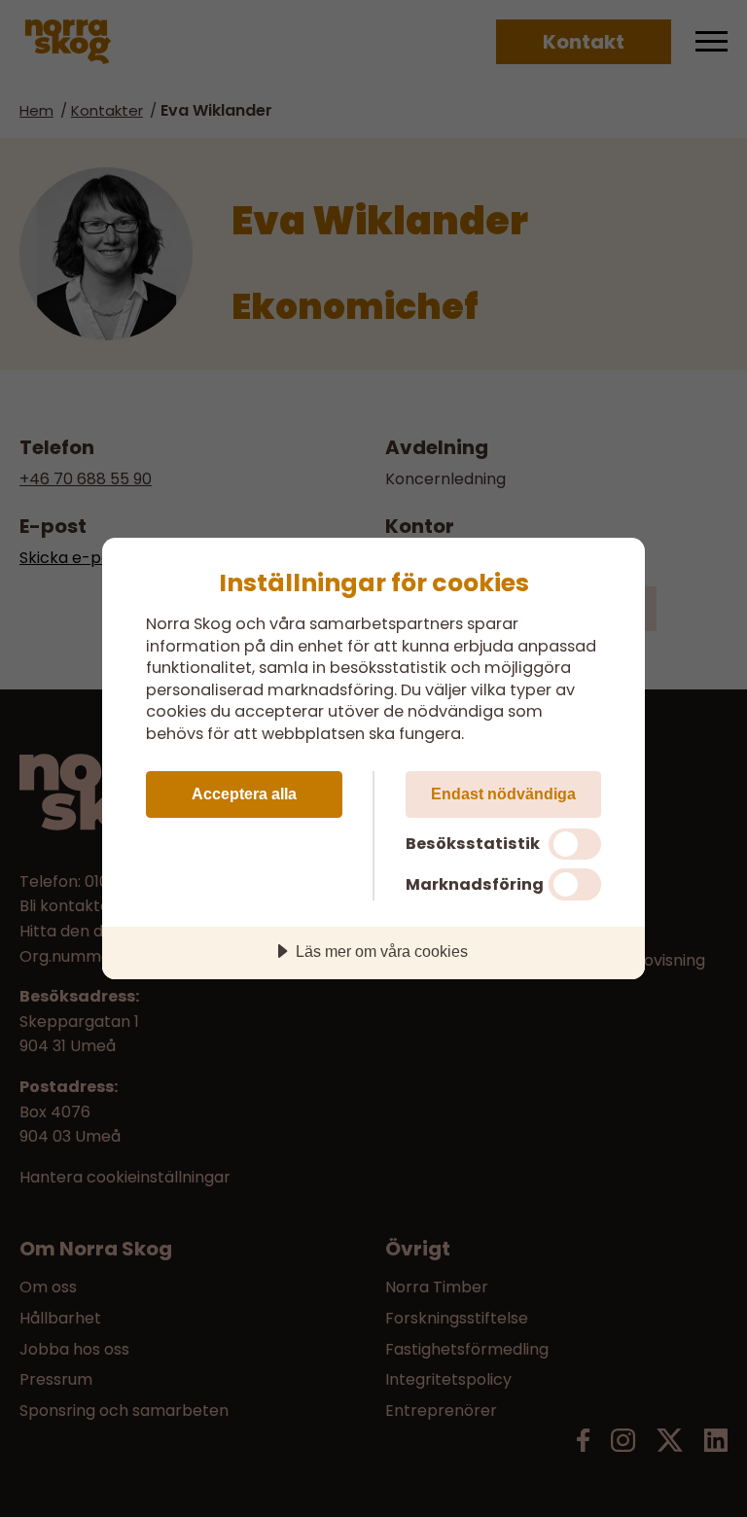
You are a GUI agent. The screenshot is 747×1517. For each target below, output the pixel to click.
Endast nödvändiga (503, 793)
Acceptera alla (244, 793)
